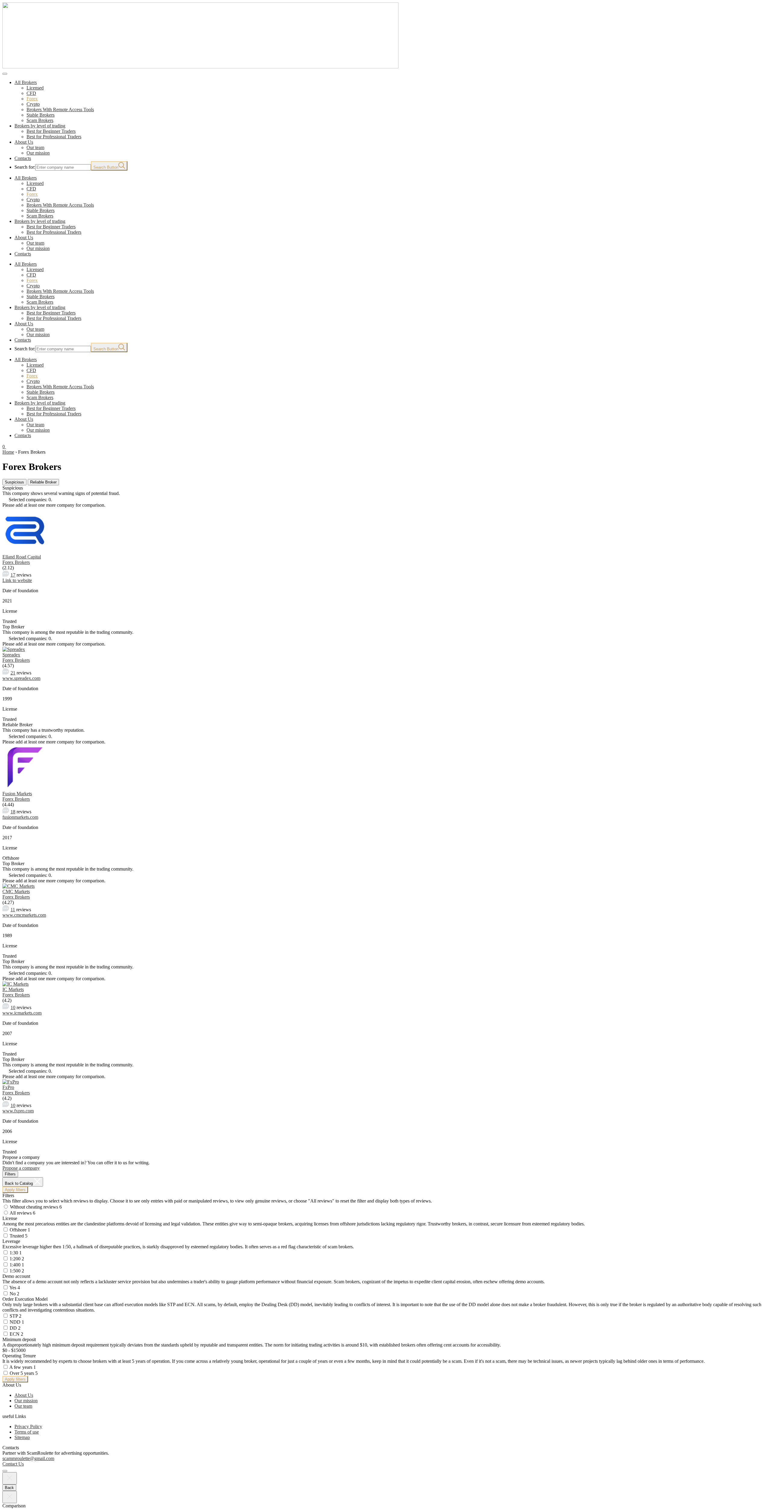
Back (9, 1487)
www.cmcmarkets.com (24, 915)
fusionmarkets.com (20, 817)
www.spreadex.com (21, 678)
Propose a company (21, 1168)
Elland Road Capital (21, 556)
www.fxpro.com (18, 1110)
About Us (23, 1395)
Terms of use (26, 1431)
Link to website (17, 580)
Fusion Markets (17, 793)
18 (13, 811)
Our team (23, 1406)
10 (13, 1007)
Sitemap (22, 1437)
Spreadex (11, 654)
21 (13, 672)
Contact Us (13, 1463)
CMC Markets (16, 891)
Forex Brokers (16, 562)
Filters (10, 1174)
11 (13, 909)
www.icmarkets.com (22, 1012)
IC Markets (13, 989)
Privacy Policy (28, 1426)
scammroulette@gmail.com (28, 1458)
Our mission (26, 1400)
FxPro (8, 1087)
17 (13, 574)
